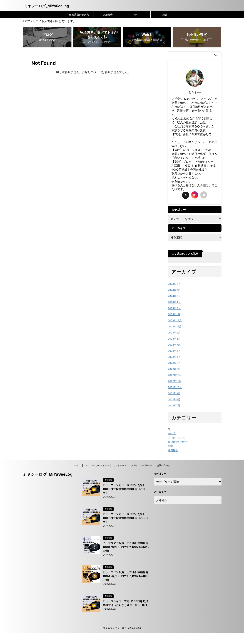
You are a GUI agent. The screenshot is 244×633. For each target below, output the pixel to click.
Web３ (172, 433)
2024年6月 (174, 296)
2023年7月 (174, 344)
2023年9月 (174, 332)
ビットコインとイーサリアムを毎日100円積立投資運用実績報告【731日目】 (125, 489)
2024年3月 (174, 308)
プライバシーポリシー (141, 465)
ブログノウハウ (176, 437)
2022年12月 (174, 375)
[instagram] (194, 194)
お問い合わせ (163, 465)
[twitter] (185, 195)
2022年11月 (174, 381)
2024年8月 (174, 283)
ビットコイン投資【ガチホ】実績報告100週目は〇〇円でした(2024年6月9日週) (126, 576)
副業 (164, 14)
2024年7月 (174, 289)
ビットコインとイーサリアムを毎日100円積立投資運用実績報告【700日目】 (125, 518)
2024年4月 (174, 302)
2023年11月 (174, 326)
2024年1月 (174, 314)
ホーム (77, 465)
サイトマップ (119, 465)
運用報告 (108, 14)
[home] (203, 194)
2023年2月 (174, 369)
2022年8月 (174, 399)
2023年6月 (174, 350)
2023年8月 (174, 338)
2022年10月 (175, 387)
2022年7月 (174, 405)
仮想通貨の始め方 (79, 14)
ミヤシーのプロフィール (97, 465)
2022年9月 (174, 393)
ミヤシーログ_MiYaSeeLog (46, 6)
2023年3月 (174, 362)
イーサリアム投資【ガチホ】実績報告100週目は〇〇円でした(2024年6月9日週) (126, 547)
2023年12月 (175, 320)
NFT (136, 14)
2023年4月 (174, 356)
